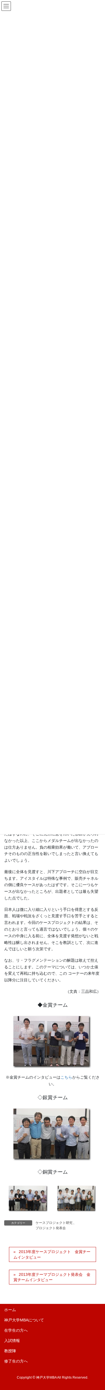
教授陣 (10, 1351)
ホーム (10, 1310)
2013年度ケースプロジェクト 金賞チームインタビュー (51, 1254)
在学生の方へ (16, 1330)
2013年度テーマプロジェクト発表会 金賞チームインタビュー (51, 1277)
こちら (66, 1077)
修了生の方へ (16, 1361)
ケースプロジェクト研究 (54, 1223)
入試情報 (12, 1340)
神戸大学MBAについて (24, 1320)
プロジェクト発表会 (51, 1228)
